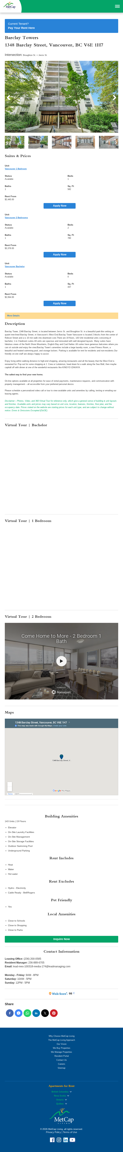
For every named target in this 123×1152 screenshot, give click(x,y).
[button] (117, 6)
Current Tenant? (21, 26)
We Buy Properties (61, 1048)
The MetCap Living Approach (61, 1040)
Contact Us (61, 1060)
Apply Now (59, 205)
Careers (61, 1064)
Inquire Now (61, 939)
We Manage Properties (61, 1052)
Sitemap (61, 1068)
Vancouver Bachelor (15, 266)
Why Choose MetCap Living (61, 1036)
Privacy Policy (53, 1132)
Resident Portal (61, 1056)
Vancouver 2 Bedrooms (16, 217)
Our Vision (61, 1044)
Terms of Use (70, 1132)
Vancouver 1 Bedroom (16, 169)
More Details (13, 315)
